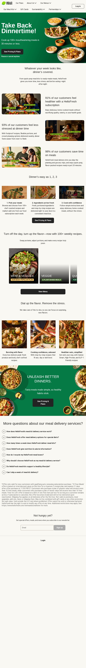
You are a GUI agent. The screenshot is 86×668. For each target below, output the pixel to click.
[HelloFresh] (7, 3)
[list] (43, 266)
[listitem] (14, 198)
